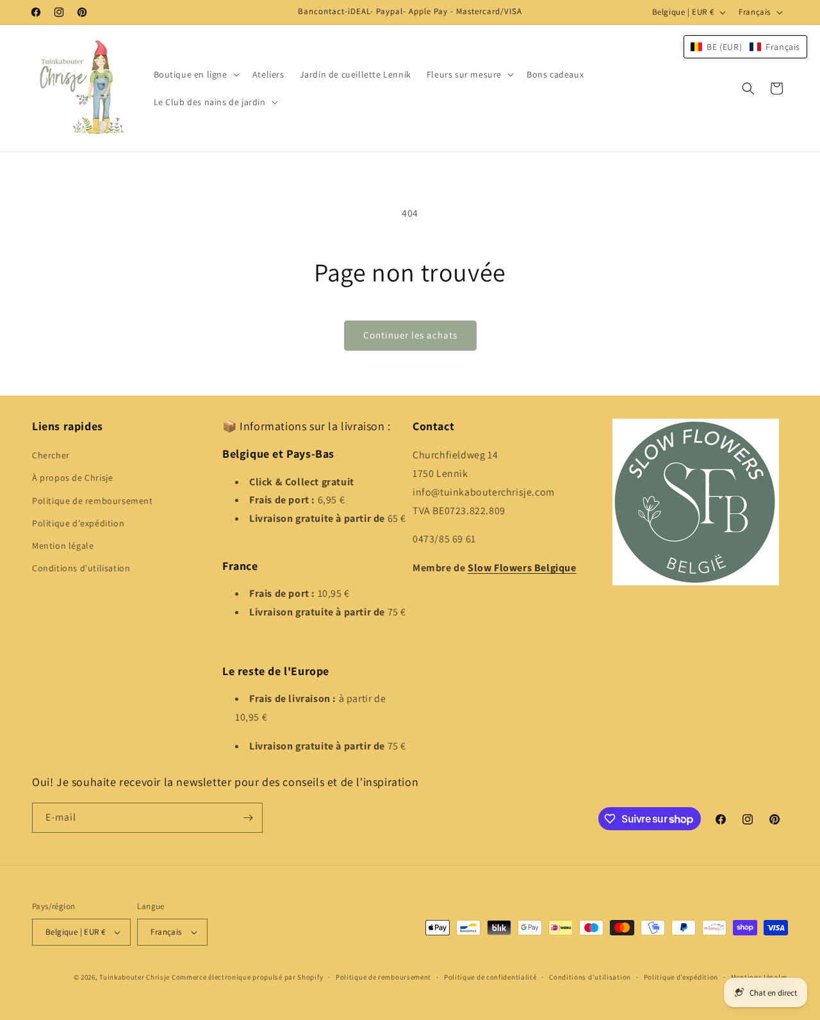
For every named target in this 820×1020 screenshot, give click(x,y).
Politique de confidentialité (490, 977)
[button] (195, 74)
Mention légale (63, 545)
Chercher (51, 455)
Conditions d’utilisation (590, 977)
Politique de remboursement (92, 500)
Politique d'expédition (78, 523)
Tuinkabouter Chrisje (135, 977)
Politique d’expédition (681, 977)
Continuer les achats (410, 335)
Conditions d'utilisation (81, 568)
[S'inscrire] (248, 818)
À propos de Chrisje (72, 477)
